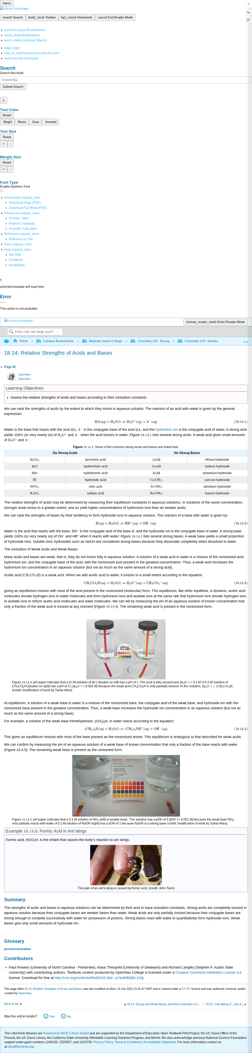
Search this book (11, 73)
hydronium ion (167, 430)
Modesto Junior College (105, 341)
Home (24, 341)
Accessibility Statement (159, 1042)
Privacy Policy (103, 1042)
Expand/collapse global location (245, 340)
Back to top (11, 1003)
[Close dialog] (3, 302)
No (69, 1016)
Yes (52, 1016)
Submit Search (13, 86)
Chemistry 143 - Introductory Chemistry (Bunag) (218, 341)
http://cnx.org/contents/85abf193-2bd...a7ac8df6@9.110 (98, 978)
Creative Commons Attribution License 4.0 (208, 972)
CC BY (186, 988)
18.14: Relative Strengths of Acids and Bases (53, 988)
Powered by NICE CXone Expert (66, 1033)
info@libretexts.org (20, 1046)
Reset (7, 115)
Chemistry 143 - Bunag (153, 341)
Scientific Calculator (23, 228)
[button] (16, 259)
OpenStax (24, 374)
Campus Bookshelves (58, 341)
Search (11, 332)
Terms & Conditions (128, 1042)
